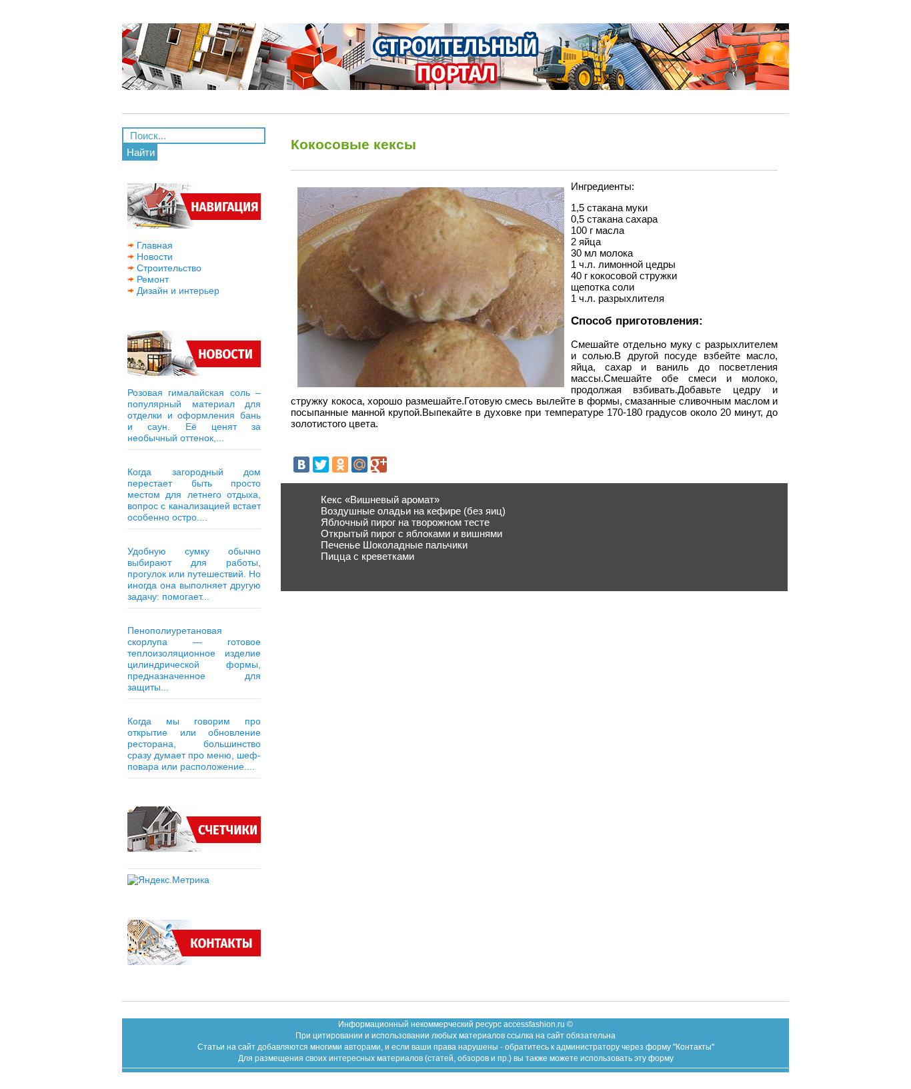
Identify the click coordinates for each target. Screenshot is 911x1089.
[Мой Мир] (359, 465)
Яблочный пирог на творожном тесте (405, 522)
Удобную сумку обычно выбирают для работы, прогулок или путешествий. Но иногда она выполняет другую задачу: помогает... (194, 574)
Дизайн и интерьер (176, 290)
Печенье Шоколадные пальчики (394, 544)
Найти (141, 152)
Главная (153, 245)
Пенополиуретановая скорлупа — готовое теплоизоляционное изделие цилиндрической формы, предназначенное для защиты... (194, 658)
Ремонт (151, 279)
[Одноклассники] (340, 465)
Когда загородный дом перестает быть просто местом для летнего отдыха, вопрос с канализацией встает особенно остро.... (194, 495)
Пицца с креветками (367, 556)
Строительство (167, 268)
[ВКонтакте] (301, 465)
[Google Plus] (379, 465)
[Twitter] (321, 465)
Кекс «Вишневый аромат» (380, 499)
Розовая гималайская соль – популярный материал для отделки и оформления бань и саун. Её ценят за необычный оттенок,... (194, 415)
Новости (153, 256)
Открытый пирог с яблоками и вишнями (411, 533)
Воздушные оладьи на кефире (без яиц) (413, 511)
